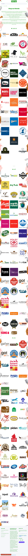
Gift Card (2, 531)
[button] (26, 1)
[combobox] (14, 4)
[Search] (1, 4)
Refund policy (3, 536)
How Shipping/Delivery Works (5, 533)
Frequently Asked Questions (4, 530)
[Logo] (14, 1)
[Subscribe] (26, 533)
